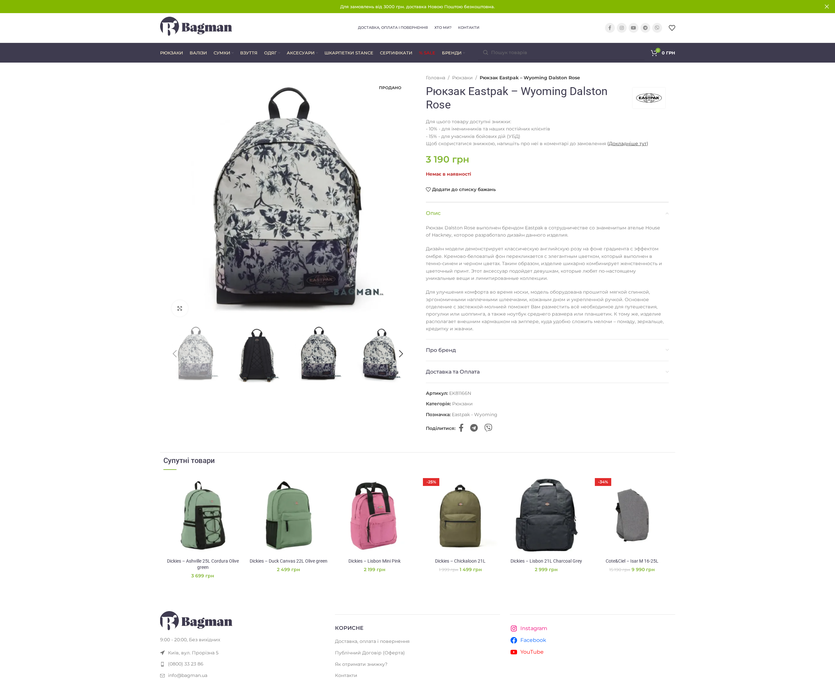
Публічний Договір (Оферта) (370, 653)
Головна (435, 78)
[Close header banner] (827, 6)
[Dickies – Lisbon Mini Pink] (374, 515)
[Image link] (196, 620)
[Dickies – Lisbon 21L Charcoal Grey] (546, 515)
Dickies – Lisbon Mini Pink (374, 561)
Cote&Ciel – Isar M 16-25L (632, 561)
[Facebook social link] (610, 28)
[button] (175, 354)
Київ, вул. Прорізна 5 (193, 653)
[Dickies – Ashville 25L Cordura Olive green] (203, 515)
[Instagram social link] (622, 28)
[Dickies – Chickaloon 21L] (460, 515)
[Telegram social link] (645, 28)
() (627, 143)
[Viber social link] (657, 28)
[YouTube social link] (633, 28)
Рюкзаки (462, 78)
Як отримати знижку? (361, 664)
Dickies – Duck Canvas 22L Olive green (288, 561)
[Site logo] (196, 27)
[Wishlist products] (671, 27)
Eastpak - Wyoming (474, 414)
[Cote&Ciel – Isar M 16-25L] (632, 515)
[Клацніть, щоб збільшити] (180, 308)
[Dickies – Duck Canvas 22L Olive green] (288, 515)
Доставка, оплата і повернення (372, 641)
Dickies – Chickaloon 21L (460, 561)
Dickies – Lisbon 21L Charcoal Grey (546, 561)
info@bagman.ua (187, 675)
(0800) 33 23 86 (185, 664)
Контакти (346, 675)
